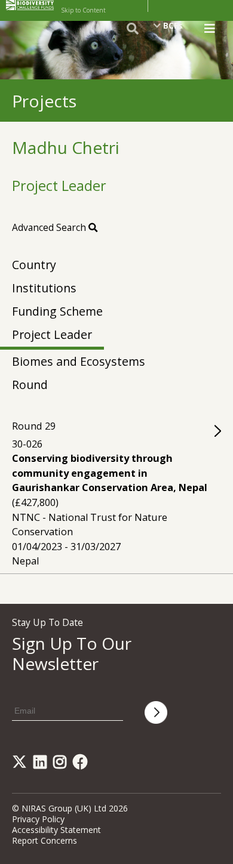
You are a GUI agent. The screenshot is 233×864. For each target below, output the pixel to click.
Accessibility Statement (56, 829)
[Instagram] (61, 764)
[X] (21, 764)
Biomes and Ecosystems (78, 361)
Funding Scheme (57, 311)
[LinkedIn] (42, 764)
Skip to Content (83, 10)
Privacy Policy (38, 819)
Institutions (44, 288)
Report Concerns (44, 840)
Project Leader (52, 334)
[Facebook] (82, 764)
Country (34, 265)
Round (30, 385)
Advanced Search (50, 227)
